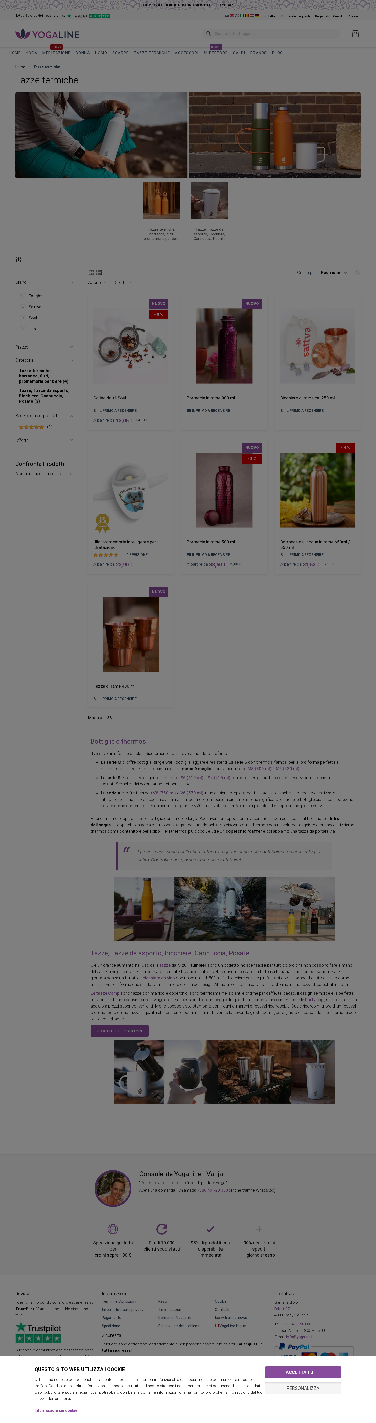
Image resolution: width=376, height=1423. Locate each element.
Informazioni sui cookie (56, 1410)
